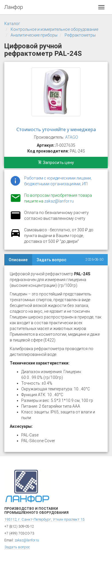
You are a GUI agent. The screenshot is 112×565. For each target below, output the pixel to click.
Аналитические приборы (34, 35)
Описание (18, 259)
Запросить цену (58, 162)
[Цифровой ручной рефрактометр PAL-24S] (56, 91)
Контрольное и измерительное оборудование (54, 29)
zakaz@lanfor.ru (59, 201)
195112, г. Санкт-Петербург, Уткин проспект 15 (44, 519)
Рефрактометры (80, 35)
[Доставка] (15, 236)
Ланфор (13, 7)
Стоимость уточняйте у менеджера (56, 129)
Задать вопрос (51, 259)
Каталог (12, 23)
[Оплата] (15, 219)
